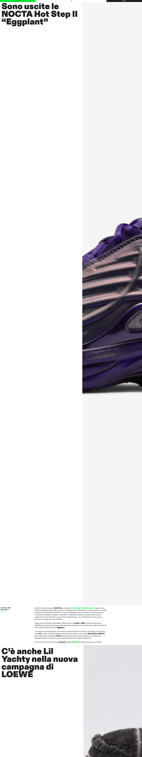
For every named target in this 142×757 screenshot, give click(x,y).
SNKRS (75, 642)
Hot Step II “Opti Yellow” (83, 608)
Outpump (18, 1)
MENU (124, 1)
